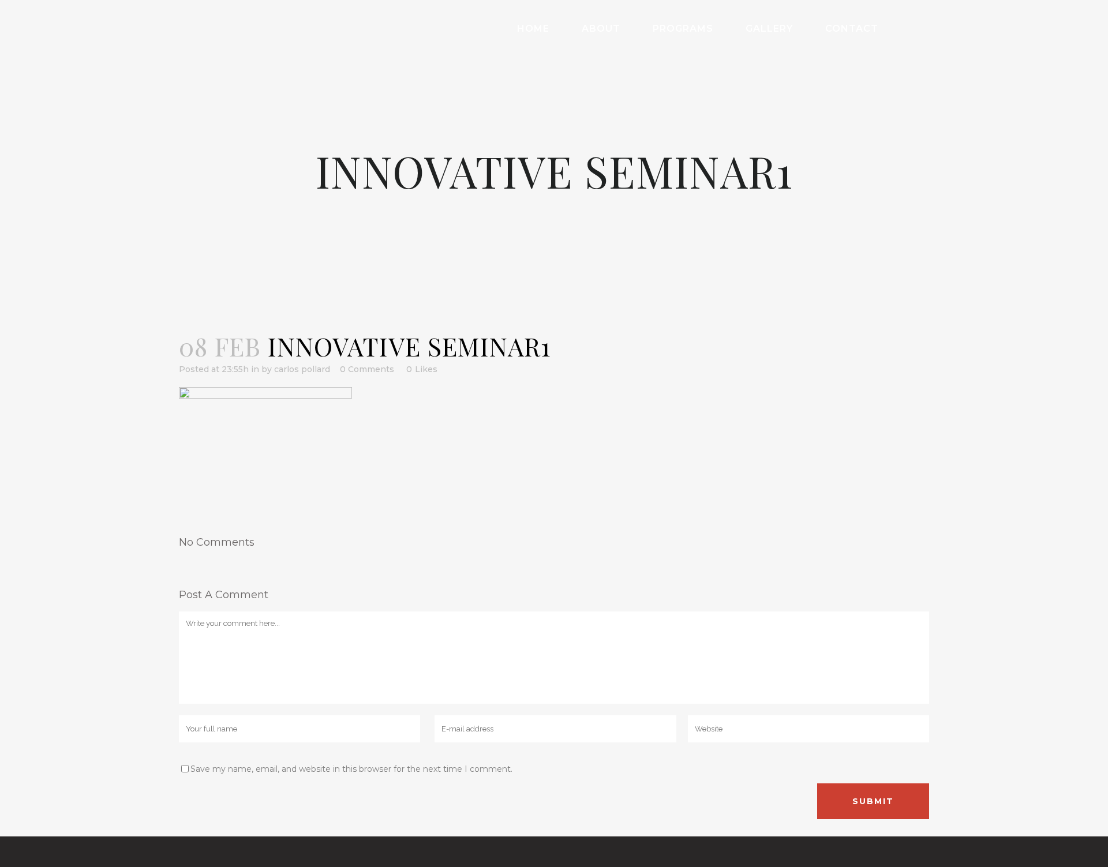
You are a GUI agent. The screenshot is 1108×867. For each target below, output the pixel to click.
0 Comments (367, 369)
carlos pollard (302, 369)
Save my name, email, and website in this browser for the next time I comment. (351, 769)
